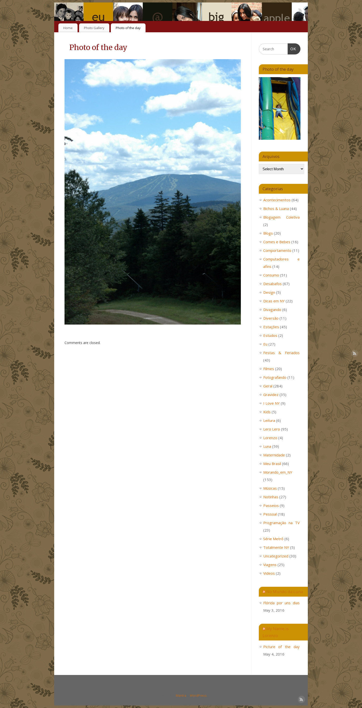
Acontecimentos (277, 199)
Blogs (268, 233)
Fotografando (274, 377)
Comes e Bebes (276, 241)
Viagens (270, 564)
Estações (271, 326)
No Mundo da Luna (284, 591)
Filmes (268, 368)
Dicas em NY (274, 300)
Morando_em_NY (277, 472)
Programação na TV (281, 522)
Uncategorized (275, 555)
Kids (267, 411)
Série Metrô (273, 538)
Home (68, 28)
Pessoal (270, 514)
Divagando (272, 309)
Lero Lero (271, 429)
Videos (269, 573)
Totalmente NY (276, 547)
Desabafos (272, 283)
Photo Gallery (94, 28)
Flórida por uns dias (281, 602)
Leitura (269, 420)
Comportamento (277, 250)
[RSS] (300, 10)
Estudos (270, 335)
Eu (265, 344)
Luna (267, 446)
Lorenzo (270, 437)
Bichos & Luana (276, 208)
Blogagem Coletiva (281, 217)
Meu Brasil (272, 463)
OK (292, 49)
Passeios (271, 505)
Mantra (181, 695)
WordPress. (198, 695)
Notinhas (270, 496)
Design (269, 292)
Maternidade (274, 454)
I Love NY (271, 403)
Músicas (270, 488)
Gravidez (271, 394)
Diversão (271, 318)
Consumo (271, 275)
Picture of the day (281, 646)
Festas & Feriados (281, 352)
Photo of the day (128, 28)
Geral (267, 385)
